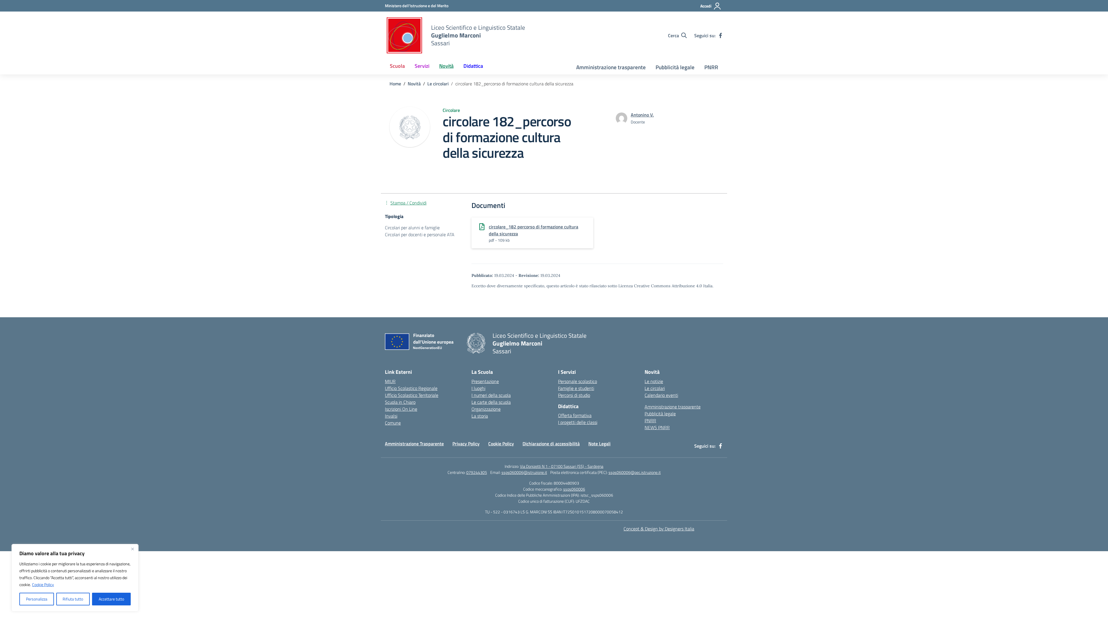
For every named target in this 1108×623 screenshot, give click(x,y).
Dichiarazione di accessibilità (551, 443)
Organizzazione (486, 409)
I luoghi (478, 388)
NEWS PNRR (657, 427)
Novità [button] (446, 66)
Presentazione (485, 381)
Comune (393, 422)
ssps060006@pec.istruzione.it (635, 472)
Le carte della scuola (491, 402)
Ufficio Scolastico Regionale (411, 388)
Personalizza (36, 599)
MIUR (390, 381)
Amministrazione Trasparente (414, 443)
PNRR (711, 67)
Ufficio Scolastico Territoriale (411, 395)
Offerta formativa (575, 415)
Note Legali (599, 443)
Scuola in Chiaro (400, 402)
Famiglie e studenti (576, 388)
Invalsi (391, 415)
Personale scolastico (577, 381)
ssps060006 (574, 489)
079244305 (476, 472)
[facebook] (720, 35)
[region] (75, 577)
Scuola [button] (397, 66)
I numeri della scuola (491, 395)
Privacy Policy (466, 443)
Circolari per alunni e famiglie (412, 227)
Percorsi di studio (574, 395)
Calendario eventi (661, 395)
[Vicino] (132, 548)
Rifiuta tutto (73, 599)
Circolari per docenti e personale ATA (419, 234)
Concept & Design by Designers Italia (659, 528)
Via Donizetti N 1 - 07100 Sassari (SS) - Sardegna (561, 466)
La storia (479, 415)
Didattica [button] (473, 66)
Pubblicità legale (675, 67)
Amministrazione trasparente (611, 67)
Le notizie (654, 381)
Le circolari (655, 388)
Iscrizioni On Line (401, 409)
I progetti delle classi (577, 422)
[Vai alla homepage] (404, 35)
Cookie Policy (43, 584)
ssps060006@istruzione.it (524, 472)
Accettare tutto (111, 599)
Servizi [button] (422, 66)
